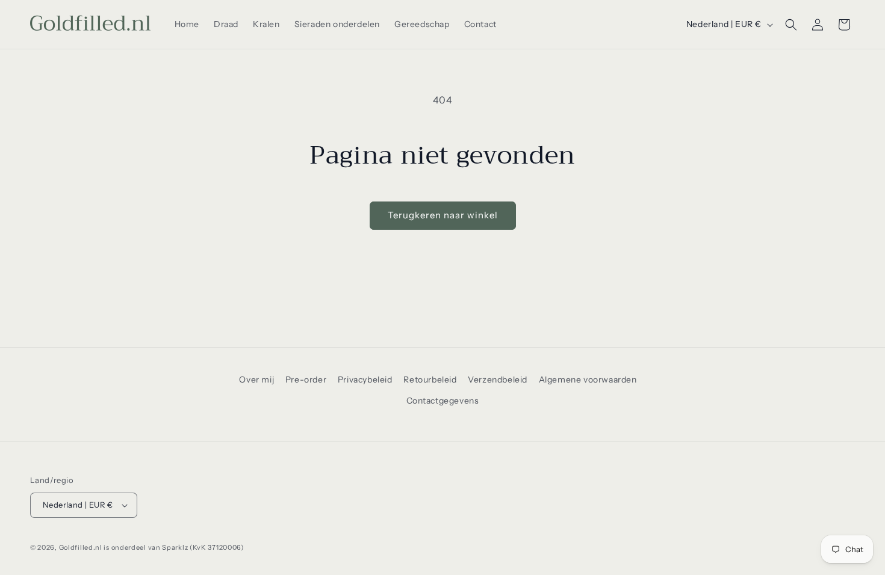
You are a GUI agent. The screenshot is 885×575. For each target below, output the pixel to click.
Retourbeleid (429, 379)
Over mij (256, 379)
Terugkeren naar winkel (443, 215)
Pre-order (305, 379)
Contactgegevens (442, 400)
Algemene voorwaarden (588, 379)
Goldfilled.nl (80, 547)
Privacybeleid (365, 379)
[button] (791, 24)
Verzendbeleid (497, 379)
